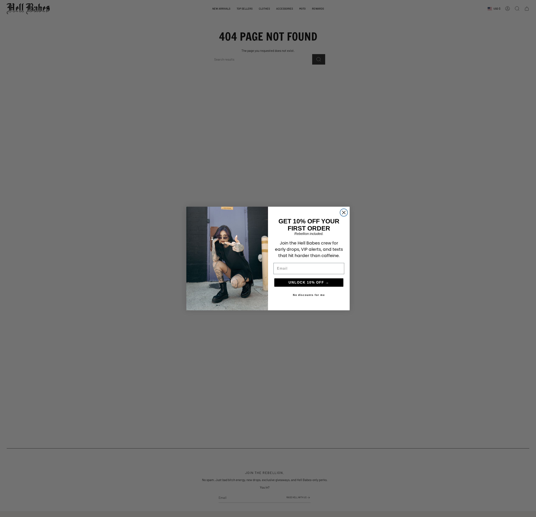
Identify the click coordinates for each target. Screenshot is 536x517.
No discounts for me (309, 295)
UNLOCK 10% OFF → (309, 282)
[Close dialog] (344, 212)
